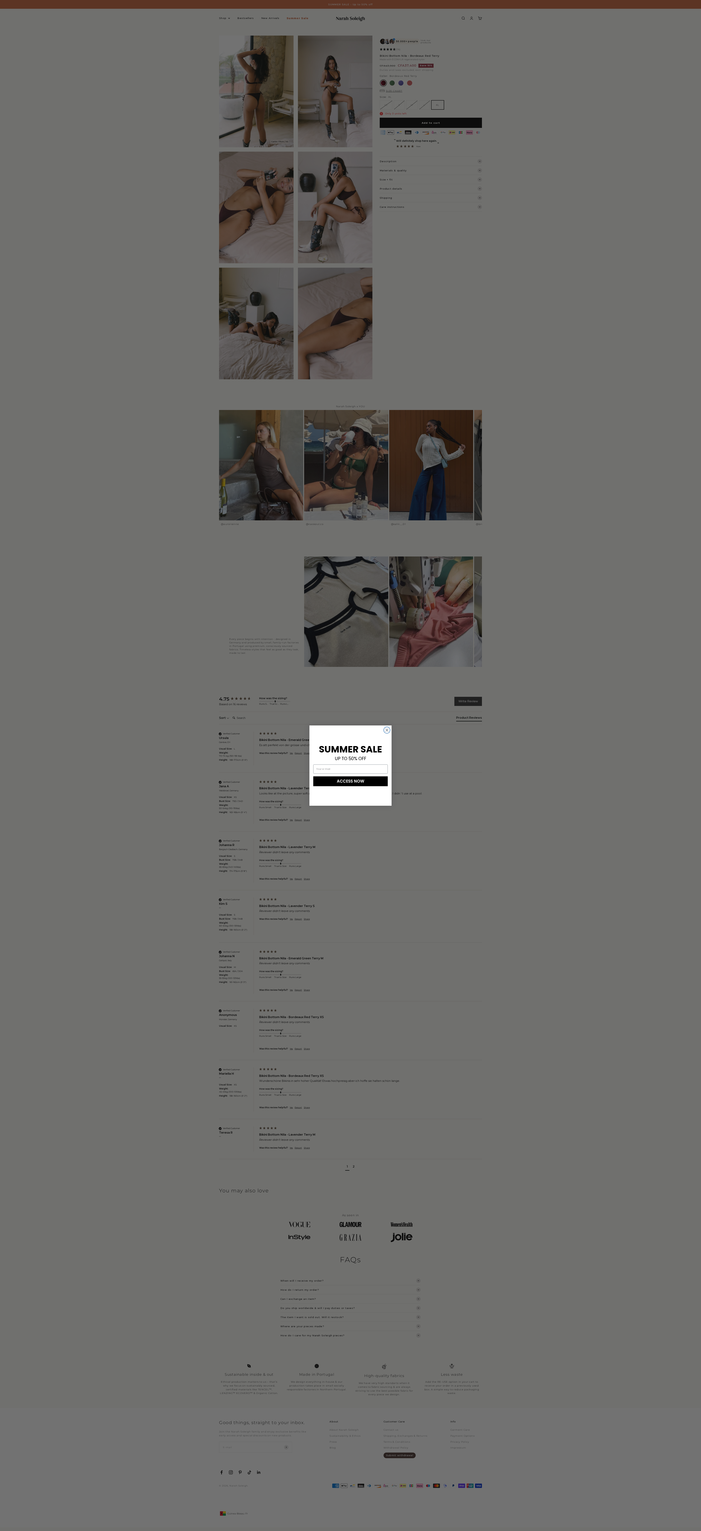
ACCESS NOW (350, 781)
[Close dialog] (387, 730)
